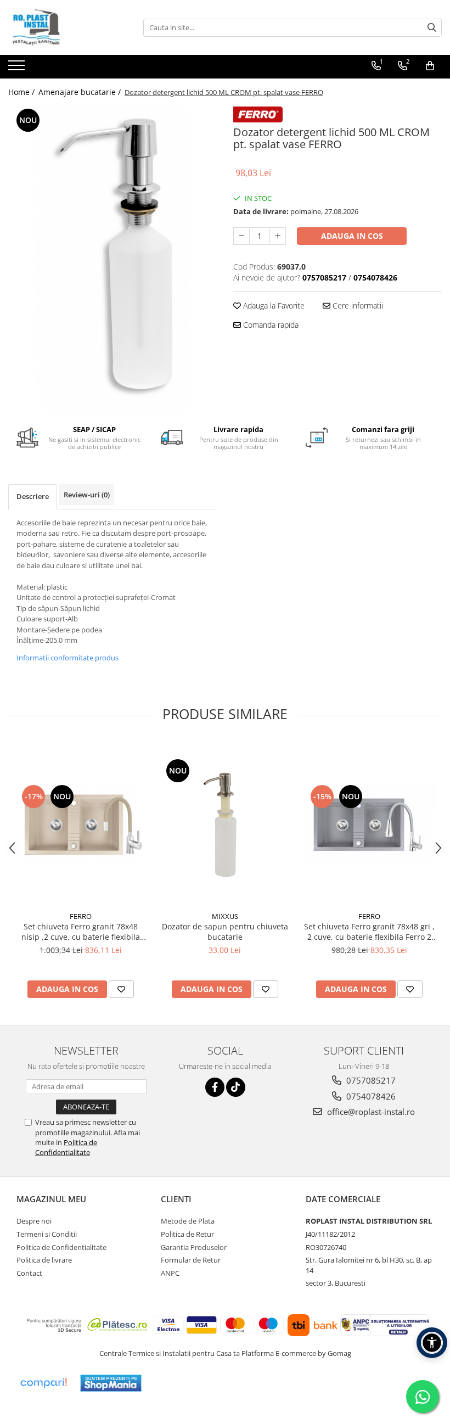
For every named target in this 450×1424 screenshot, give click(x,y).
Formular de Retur (191, 1260)
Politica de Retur (187, 1234)
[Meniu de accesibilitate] (432, 1342)
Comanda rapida (270, 324)
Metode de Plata (188, 1221)
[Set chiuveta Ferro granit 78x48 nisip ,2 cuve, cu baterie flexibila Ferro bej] (80, 823)
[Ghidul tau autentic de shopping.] (43, 1383)
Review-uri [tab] (87, 495)
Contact (29, 1273)
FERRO (81, 916)
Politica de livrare (44, 1260)
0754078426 (370, 1096)
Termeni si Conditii (46, 1234)
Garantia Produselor (194, 1247)
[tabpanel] (112, 259)
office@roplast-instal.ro (370, 1111)
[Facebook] (214, 1087)
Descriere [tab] (32, 496)
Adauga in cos (352, 236)
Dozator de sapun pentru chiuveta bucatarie (225, 931)
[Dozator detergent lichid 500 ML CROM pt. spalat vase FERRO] (112, 259)
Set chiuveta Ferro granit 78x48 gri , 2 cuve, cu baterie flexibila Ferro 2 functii (369, 931)
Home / (22, 92)
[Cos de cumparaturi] (430, 66)
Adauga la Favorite (273, 305)
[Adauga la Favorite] (121, 989)
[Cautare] (432, 28)
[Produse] (17, 68)
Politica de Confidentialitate (66, 1147)
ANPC (170, 1273)
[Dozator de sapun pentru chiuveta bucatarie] (224, 823)
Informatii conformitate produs (67, 658)
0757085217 (370, 1080)
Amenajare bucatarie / (80, 92)
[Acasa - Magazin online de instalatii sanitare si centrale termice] (63, 27)
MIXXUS (225, 916)
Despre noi (34, 1221)
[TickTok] (235, 1087)
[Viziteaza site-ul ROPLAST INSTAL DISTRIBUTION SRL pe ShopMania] (111, 1383)
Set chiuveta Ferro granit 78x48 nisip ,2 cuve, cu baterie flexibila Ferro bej (80, 931)
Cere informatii (356, 305)
